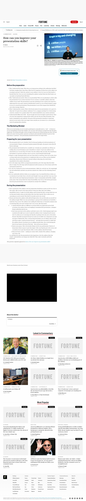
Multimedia (64, 25)
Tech (41, 25)
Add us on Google (69, 73)
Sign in (81, 22)
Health (32, 480)
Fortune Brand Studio (63, 480)
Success (33, 456)
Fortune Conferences (63, 484)
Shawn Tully (14, 434)
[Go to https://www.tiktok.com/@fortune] (79, 498)
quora (15, 34)
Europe (26, 489)
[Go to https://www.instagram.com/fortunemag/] (77, 498)
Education (39, 491)
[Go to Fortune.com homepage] (43, 22)
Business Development (63, 486)
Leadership (46, 25)
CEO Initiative (40, 484)
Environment (27, 491)
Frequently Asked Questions (52, 478)
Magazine (33, 491)
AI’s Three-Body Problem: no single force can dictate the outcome (42, 359)
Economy (5, 424)
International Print (50, 489)
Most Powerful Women (16, 486)
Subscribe (74, 22)
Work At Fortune (74, 482)
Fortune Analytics (62, 482)
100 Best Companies (16, 478)
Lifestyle (52, 25)
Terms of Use (31, 497)
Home (20, 25)
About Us (73, 478)
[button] (20, 25)
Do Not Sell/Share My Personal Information (56, 497)
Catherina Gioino (63, 434)
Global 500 (14, 482)
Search (8, 22)
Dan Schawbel (8, 391)
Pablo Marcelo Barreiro (64, 364)
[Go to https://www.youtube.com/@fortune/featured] (82, 498)
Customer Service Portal (51, 480)
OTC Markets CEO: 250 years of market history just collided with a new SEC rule (14, 359)
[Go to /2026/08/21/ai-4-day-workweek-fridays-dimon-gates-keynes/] (15, 377)
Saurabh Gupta (35, 362)
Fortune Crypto (33, 478)
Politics (32, 486)
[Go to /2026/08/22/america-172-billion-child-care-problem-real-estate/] (70, 346)
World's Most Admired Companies (18, 489)
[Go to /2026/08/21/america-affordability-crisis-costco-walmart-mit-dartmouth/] (43, 377)
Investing (33, 424)
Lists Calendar (15, 493)
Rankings (58, 25)
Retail (32, 482)
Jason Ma (7, 434)
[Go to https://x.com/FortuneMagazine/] (72, 498)
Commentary (7, 34)
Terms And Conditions (75, 484)
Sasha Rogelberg (36, 434)
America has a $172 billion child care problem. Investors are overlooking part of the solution (70, 359)
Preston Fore (35, 464)
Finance (37, 25)
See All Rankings (15, 491)
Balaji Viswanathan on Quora (19, 80)
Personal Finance (63, 424)
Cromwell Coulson (9, 362)
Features (39, 478)
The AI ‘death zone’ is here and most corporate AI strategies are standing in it (69, 389)
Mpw (39, 482)
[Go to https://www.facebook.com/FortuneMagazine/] (70, 498)
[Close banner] (77, 70)
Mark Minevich (62, 393)
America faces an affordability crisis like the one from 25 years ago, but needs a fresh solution (42, 390)
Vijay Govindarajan (44, 394)
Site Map (73, 486)
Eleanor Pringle (63, 466)
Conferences (40, 486)
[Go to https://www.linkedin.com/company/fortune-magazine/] (75, 498)
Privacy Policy (49, 482)
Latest (25, 25)
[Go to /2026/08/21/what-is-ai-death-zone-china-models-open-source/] (70, 377)
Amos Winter (35, 394)
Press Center (74, 480)
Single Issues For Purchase (51, 486)
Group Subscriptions (63, 489)
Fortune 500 (30, 25)
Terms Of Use (49, 484)
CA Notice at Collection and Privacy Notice (44, 497)
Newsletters (33, 489)
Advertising (61, 478)
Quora (6, 44)
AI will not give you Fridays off (11, 389)
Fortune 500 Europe (16, 484)
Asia (25, 486)
